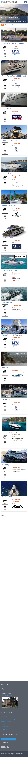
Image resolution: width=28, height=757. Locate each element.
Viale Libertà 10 (6, 691)
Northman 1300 (7, 238)
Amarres (3, 724)
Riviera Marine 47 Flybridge (12, 335)
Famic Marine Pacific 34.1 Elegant (14, 76)
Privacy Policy (4, 729)
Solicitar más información (8, 739)
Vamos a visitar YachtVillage (8, 719)
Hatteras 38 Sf (7, 400)
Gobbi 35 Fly (6, 108)
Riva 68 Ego (6, 464)
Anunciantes (4, 716)
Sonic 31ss (5, 367)
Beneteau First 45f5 (9, 205)
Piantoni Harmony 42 (9, 141)
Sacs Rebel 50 (7, 303)
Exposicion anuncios (6, 721)
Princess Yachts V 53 (9, 432)
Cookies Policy (4, 726)
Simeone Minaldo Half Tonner (13, 43)
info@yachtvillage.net (7, 695)
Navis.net (17, 755)
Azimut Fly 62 (7, 173)
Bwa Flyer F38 (7, 497)
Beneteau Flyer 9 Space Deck (12, 270)
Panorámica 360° (20, 256)
